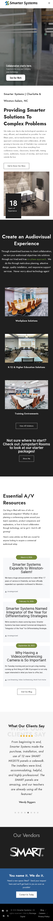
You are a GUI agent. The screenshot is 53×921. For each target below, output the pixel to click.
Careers (42, 913)
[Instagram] (7, 910)
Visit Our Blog (26, 691)
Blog (42, 910)
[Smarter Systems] (21, 3)
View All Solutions (27, 426)
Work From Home (39, 680)
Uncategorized (12, 591)
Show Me (26, 458)
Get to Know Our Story (16, 166)
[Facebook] (3, 910)
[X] (8, 916)
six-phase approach (36, 259)
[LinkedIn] (3, 916)
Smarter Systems (24, 910)
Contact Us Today (26, 894)
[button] (15, 812)
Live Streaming (12, 680)
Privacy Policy (43, 916)
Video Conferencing (25, 680)
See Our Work (15, 77)
